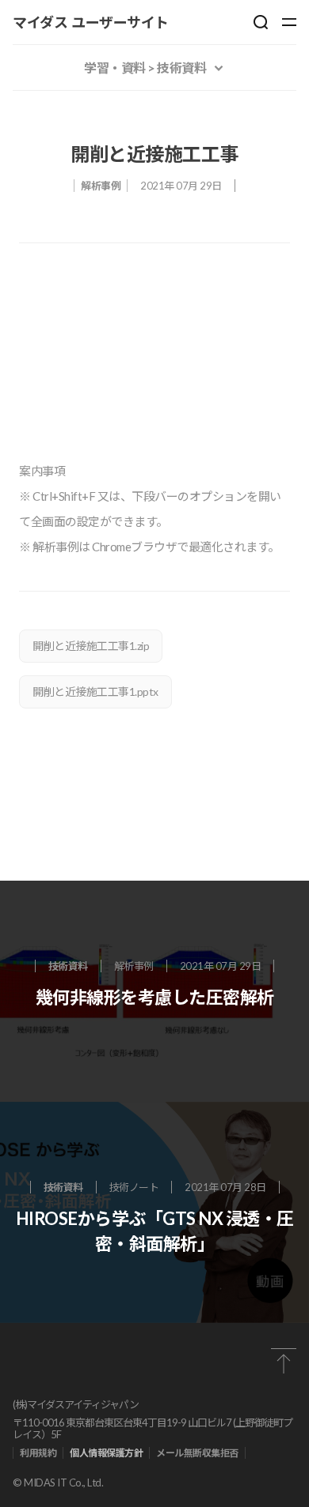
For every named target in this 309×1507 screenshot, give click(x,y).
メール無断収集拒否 (197, 1453)
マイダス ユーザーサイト (91, 22)
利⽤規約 (38, 1453)
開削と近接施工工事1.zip (90, 645)
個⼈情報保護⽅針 (106, 1453)
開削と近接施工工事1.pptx (95, 691)
